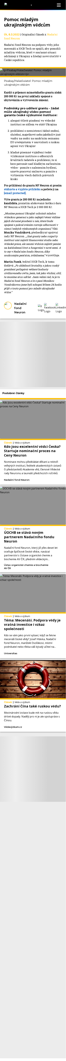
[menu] (59, 5)
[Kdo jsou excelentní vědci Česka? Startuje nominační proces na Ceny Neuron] (33, 443)
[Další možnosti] (47, 480)
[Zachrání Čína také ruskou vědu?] (33, 696)
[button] (41, 308)
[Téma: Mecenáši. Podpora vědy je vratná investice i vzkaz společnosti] (33, 616)
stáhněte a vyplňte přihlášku (22, 189)
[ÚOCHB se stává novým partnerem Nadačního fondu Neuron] (33, 529)
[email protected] (15, 193)
